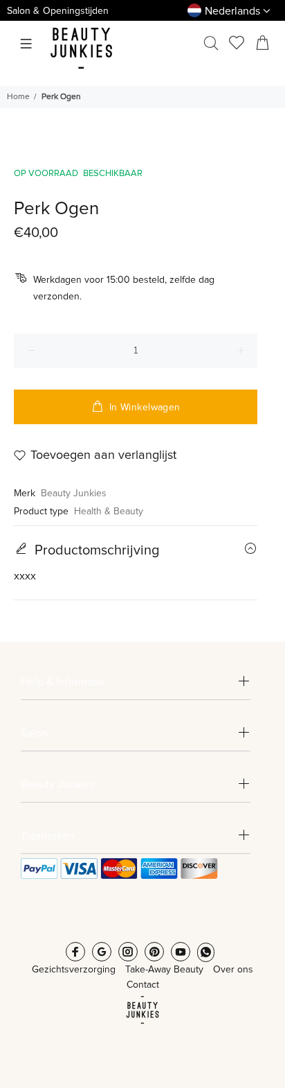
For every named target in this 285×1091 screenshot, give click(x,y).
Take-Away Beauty (164, 970)
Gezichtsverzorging (74, 970)
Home (18, 97)
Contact (143, 985)
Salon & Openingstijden (58, 11)
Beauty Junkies (74, 493)
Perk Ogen (61, 97)
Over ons (233, 970)
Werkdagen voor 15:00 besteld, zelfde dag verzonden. (123, 288)
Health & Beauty (108, 511)
